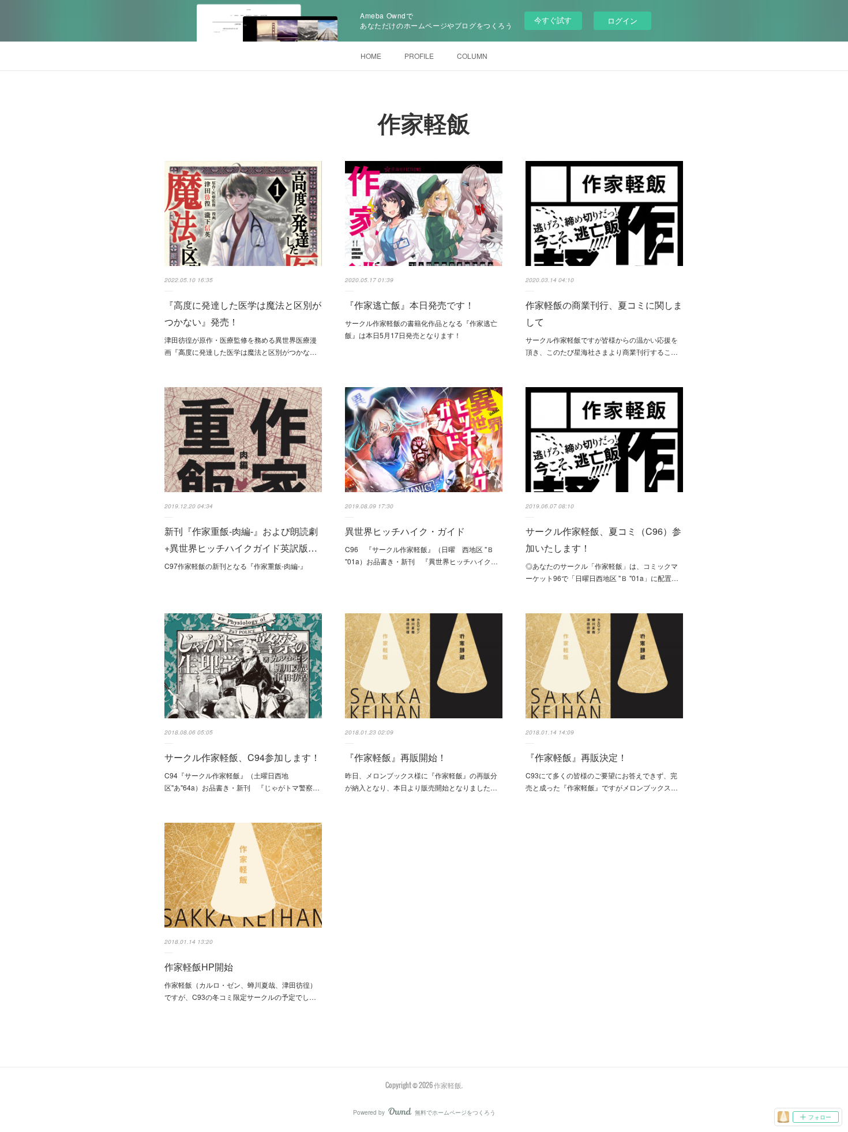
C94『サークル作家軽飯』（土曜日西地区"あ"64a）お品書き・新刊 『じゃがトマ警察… (242, 781)
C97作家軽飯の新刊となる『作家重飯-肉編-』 (235, 566)
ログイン (622, 20)
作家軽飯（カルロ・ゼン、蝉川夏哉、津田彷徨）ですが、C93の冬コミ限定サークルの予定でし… (240, 991)
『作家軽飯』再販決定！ (576, 757)
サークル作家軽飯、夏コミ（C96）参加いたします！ (603, 539)
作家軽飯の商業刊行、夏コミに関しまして (604, 313)
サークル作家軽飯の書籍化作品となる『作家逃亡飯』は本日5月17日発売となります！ (421, 329)
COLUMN (472, 56)
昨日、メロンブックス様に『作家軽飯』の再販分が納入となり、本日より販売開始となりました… (421, 781)
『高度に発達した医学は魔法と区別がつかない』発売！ (242, 313)
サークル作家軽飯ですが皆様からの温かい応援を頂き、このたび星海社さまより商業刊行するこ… (602, 346)
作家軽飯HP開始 (198, 966)
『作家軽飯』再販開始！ (395, 757)
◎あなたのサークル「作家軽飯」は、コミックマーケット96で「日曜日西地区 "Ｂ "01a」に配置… (602, 572)
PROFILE (419, 56)
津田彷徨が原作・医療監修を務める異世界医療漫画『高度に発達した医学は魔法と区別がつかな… (240, 346)
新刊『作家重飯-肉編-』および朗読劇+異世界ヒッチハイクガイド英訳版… (241, 539)
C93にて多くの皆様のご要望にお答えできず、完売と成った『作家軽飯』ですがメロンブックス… (602, 781)
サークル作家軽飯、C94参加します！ (242, 757)
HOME (371, 56)
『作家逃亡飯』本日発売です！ (409, 305)
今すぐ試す (553, 19)
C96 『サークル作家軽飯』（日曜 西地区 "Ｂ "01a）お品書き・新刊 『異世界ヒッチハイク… (421, 555)
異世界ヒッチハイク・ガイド (405, 531)
